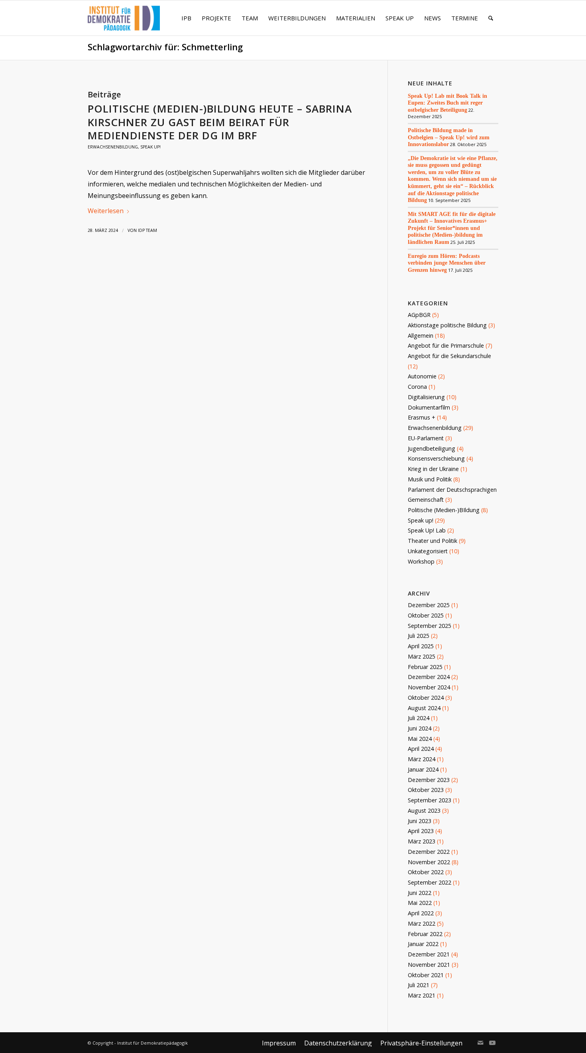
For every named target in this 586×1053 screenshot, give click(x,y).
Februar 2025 (425, 667)
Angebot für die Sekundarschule (449, 356)
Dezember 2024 (429, 677)
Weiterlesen (106, 210)
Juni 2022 (419, 893)
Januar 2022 (423, 944)
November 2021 (429, 964)
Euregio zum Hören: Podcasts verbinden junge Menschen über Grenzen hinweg (447, 263)
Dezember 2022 (429, 851)
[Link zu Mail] (480, 1043)
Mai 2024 (420, 738)
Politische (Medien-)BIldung (444, 510)
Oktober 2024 (426, 697)
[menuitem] (186, 18)
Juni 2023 (419, 821)
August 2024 (424, 708)
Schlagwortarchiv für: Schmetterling (165, 47)
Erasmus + (421, 417)
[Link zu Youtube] (492, 1043)
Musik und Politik (430, 479)
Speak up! (150, 147)
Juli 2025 (418, 635)
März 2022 (421, 923)
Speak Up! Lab (427, 530)
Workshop (421, 561)
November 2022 (429, 862)
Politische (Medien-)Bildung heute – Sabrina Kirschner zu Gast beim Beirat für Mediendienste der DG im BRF (220, 122)
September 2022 (429, 882)
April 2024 (421, 748)
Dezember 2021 (429, 954)
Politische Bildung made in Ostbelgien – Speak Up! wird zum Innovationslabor (449, 137)
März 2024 (421, 759)
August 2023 (424, 810)
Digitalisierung (426, 397)
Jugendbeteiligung (431, 448)
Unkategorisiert (428, 551)
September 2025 (429, 625)
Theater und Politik (432, 540)
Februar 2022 (425, 934)
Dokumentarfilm (429, 407)
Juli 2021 (418, 985)
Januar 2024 (423, 769)
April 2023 (421, 831)
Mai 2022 (420, 903)
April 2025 (421, 646)
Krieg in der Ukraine (433, 469)
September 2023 (429, 800)
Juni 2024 (419, 728)
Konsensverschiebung (436, 458)
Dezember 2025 (429, 605)
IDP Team (147, 230)
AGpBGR (419, 315)
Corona (417, 386)
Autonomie (422, 376)
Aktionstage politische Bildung (447, 325)
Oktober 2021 (426, 975)
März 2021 (421, 995)
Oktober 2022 (426, 872)
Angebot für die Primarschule (446, 345)
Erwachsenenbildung (113, 147)
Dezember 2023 (429, 780)
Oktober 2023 (426, 790)
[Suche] (490, 18)
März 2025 (421, 656)
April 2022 (421, 913)
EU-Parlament (426, 438)
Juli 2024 (418, 718)
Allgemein (420, 335)
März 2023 (421, 841)
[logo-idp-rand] (124, 22)
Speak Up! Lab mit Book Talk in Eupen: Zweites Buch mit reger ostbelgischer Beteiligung (447, 103)
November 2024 (429, 687)
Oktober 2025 (426, 615)
